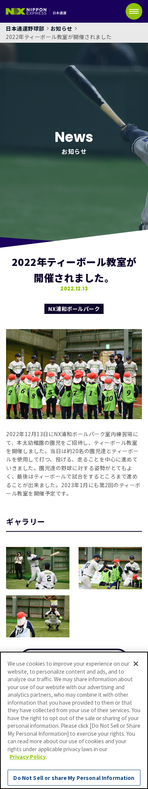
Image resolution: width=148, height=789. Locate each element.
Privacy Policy (27, 756)
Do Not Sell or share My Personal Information (73, 777)
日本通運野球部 (25, 28)
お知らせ (61, 28)
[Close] (136, 663)
